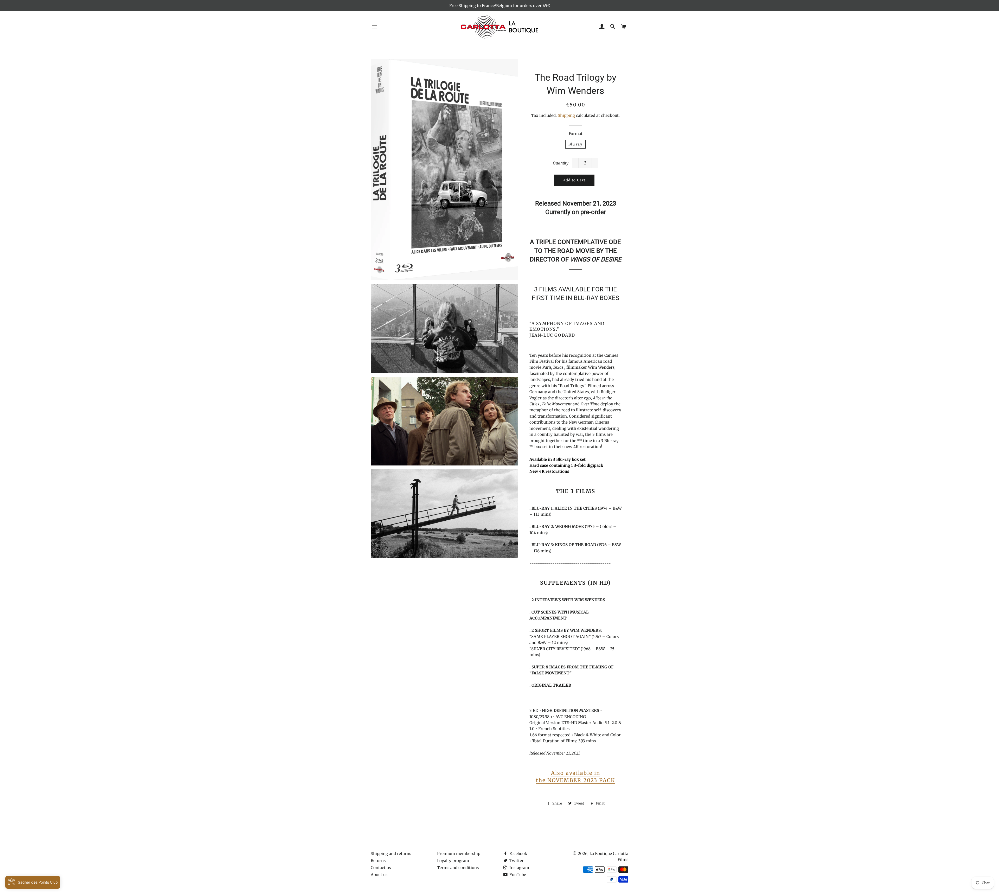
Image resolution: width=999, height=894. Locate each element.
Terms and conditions (458, 867)
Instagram (518, 867)
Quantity (560, 163)
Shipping (566, 115)
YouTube (517, 874)
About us (379, 874)
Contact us (381, 867)
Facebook (517, 853)
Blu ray (575, 144)
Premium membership (458, 853)
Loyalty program (453, 860)
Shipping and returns (391, 853)
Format (575, 133)
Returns (378, 860)
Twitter (516, 860)
